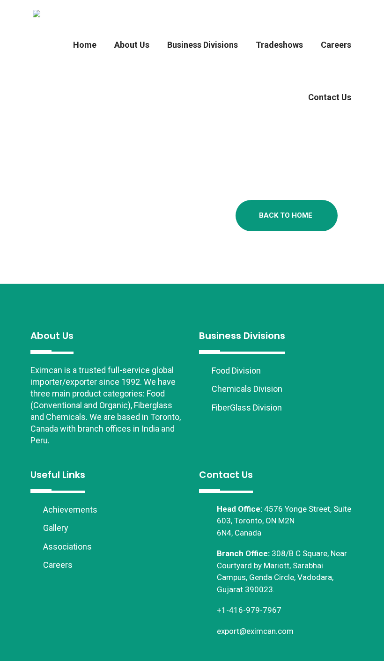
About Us (131, 45)
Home (84, 45)
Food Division (235, 370)
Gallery (54, 528)
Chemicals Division (246, 389)
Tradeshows (279, 45)
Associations (66, 546)
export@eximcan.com (255, 631)
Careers (336, 45)
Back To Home (285, 215)
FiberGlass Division (246, 407)
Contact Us (329, 97)
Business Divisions (202, 45)
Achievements (69, 509)
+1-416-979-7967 (249, 610)
